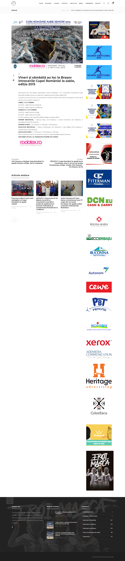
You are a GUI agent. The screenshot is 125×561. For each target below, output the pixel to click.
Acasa (63, 10)
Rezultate (73, 3)
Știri (68, 10)
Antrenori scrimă (97, 512)
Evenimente (89, 3)
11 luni (26, 206)
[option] (22, 195)
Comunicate (97, 536)
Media (81, 3)
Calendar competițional (97, 516)
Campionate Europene (97, 520)
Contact (98, 3)
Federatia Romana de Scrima (17, 206)
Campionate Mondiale (97, 524)
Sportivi (64, 3)
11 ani (51, 212)
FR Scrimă (48, 3)
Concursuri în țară (18, 193)
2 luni (56, 526)
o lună (56, 515)
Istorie (56, 3)
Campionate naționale (97, 528)
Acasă (41, 3)
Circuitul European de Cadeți (97, 532)
